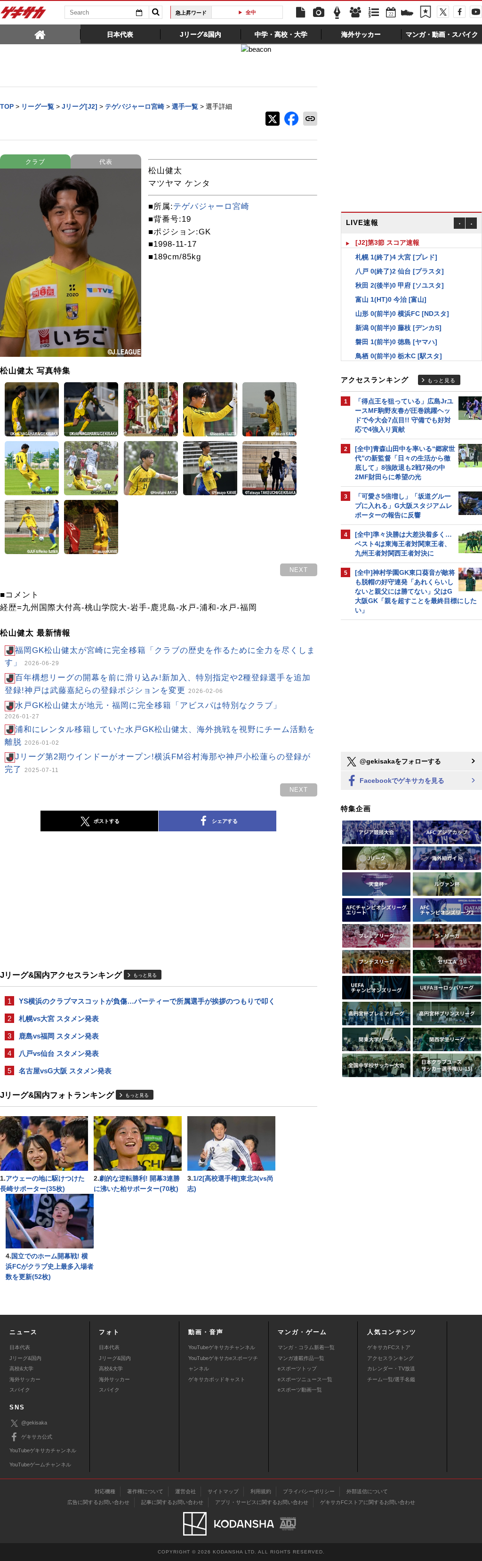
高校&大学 (21, 1368)
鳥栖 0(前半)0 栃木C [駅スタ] (398, 356)
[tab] (40, 33)
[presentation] (40, 33)
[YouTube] (476, 12)
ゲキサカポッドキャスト (216, 1379)
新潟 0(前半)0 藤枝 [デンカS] (398, 327)
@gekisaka (34, 1422)
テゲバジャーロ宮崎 (211, 206)
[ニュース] (300, 13)
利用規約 (260, 1491)
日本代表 (19, 1347)
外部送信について (367, 1491)
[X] (443, 12)
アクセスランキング (390, 1358)
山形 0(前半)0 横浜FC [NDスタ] (402, 313)
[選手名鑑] (355, 13)
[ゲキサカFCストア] (407, 14)
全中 (215, 12)
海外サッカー (24, 1379)
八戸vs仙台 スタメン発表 (59, 1053)
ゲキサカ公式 (36, 1437)
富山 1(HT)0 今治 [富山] (390, 299)
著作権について (145, 1491)
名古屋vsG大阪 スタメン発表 (65, 1071)
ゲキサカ (23, 15)
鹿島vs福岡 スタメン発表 (59, 1036)
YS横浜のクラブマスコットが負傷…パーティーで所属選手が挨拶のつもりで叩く (147, 1001)
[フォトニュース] (319, 13)
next (298, 569)
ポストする (107, 821)
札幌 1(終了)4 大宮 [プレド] (396, 257)
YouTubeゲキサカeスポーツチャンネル (223, 1363)
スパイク (19, 1389)
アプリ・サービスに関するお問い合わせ (261, 1502)
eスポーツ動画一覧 (300, 1389)
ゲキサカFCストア (388, 1347)
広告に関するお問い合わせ (98, 1502)
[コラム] (337, 13)
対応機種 (105, 1491)
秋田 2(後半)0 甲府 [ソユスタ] (399, 285)
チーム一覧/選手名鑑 (391, 1379)
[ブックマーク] (425, 13)
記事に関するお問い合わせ (172, 1502)
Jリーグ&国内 (25, 1358)
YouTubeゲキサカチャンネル (221, 1347)
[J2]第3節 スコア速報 (387, 242)
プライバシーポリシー (309, 1491)
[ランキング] (374, 13)
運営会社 (185, 1491)
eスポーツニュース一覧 (305, 1379)
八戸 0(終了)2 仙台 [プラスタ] (399, 271)
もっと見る (145, 975)
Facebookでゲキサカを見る (401, 780)
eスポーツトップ (297, 1368)
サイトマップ (223, 1491)
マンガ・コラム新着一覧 (306, 1347)
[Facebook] (459, 12)
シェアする (225, 821)
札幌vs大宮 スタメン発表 (59, 1018)
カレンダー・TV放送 (391, 1368)
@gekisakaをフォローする (399, 761)
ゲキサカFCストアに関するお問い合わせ (367, 1502)
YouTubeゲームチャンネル (40, 1464)
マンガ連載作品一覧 (301, 1358)
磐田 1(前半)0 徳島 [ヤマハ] (396, 342)
